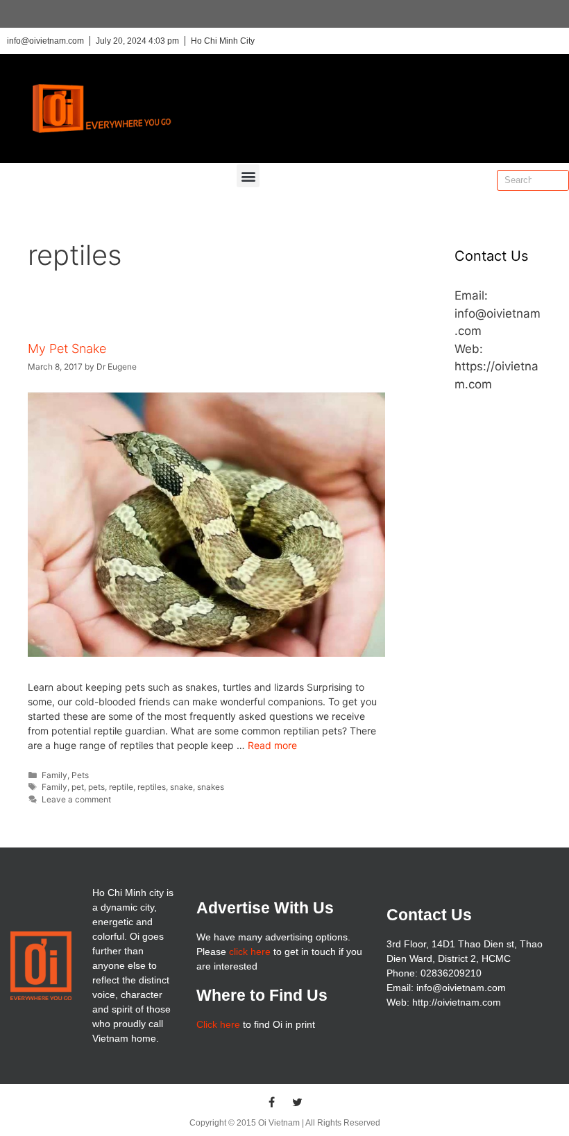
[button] (248, 175)
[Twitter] (298, 1102)
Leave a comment (76, 799)
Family (54, 775)
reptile (121, 787)
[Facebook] (272, 1102)
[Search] (557, 180)
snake (181, 787)
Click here (218, 1024)
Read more (272, 745)
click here (250, 951)
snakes (210, 787)
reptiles (151, 787)
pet (77, 787)
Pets (80, 775)
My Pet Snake (67, 348)
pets (96, 787)
